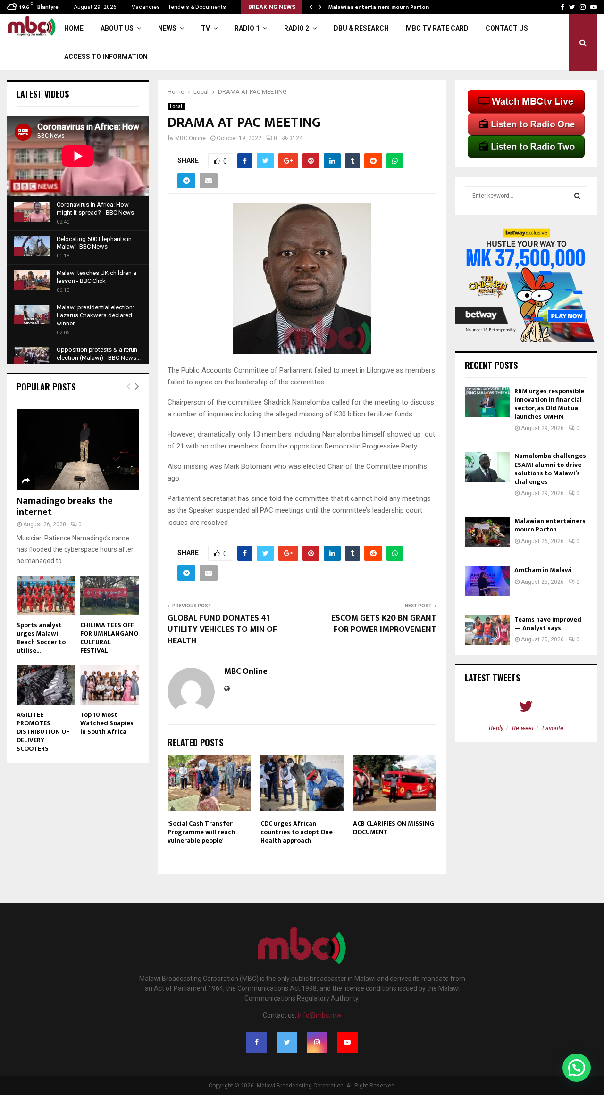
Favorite (552, 727)
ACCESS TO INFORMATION (106, 56)
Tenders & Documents (197, 7)
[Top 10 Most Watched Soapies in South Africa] (109, 685)
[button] (576, 1068)
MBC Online (190, 138)
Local (176, 106)
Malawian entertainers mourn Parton (379, 7)
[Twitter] (287, 1042)
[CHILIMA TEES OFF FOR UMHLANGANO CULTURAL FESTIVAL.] (109, 595)
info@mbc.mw (320, 1015)
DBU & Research (361, 28)
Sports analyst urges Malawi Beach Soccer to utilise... (41, 638)
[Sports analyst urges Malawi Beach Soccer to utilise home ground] (46, 595)
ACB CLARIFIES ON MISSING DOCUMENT (393, 828)
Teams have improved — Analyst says (547, 623)
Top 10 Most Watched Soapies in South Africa (107, 723)
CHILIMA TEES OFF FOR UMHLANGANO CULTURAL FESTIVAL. (109, 638)
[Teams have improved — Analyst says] (487, 630)
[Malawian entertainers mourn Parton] (487, 532)
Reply (496, 727)
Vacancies (146, 7)
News (167, 28)
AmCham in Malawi (543, 569)
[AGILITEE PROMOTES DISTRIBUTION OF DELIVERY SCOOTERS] (46, 685)
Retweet (523, 727)
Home (74, 28)
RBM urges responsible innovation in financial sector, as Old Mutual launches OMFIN (549, 404)
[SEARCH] (577, 195)
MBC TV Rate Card (437, 28)
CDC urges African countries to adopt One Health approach (296, 832)
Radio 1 (247, 28)
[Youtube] (347, 1042)
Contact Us (507, 28)
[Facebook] (256, 1042)
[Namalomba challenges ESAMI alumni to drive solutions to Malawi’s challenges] (487, 466)
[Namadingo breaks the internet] (78, 449)
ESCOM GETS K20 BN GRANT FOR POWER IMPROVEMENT (383, 624)
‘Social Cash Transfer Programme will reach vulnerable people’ (201, 832)
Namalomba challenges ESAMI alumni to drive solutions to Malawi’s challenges (550, 468)
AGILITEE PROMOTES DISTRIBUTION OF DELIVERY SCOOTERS (43, 731)
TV (205, 28)
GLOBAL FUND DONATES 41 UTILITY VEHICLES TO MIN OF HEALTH (222, 629)
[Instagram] (317, 1042)
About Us (117, 28)
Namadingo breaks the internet (65, 506)
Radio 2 (296, 28)
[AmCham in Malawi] (487, 581)
